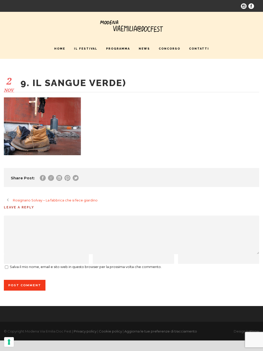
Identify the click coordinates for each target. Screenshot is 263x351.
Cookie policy (110, 331)
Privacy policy (85, 331)
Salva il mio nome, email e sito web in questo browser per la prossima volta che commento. (86, 267)
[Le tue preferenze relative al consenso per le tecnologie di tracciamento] (9, 342)
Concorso (169, 48)
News (144, 48)
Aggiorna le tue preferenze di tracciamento (160, 331)
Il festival (85, 48)
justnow (252, 331)
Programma (118, 48)
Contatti (199, 48)
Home (59, 48)
